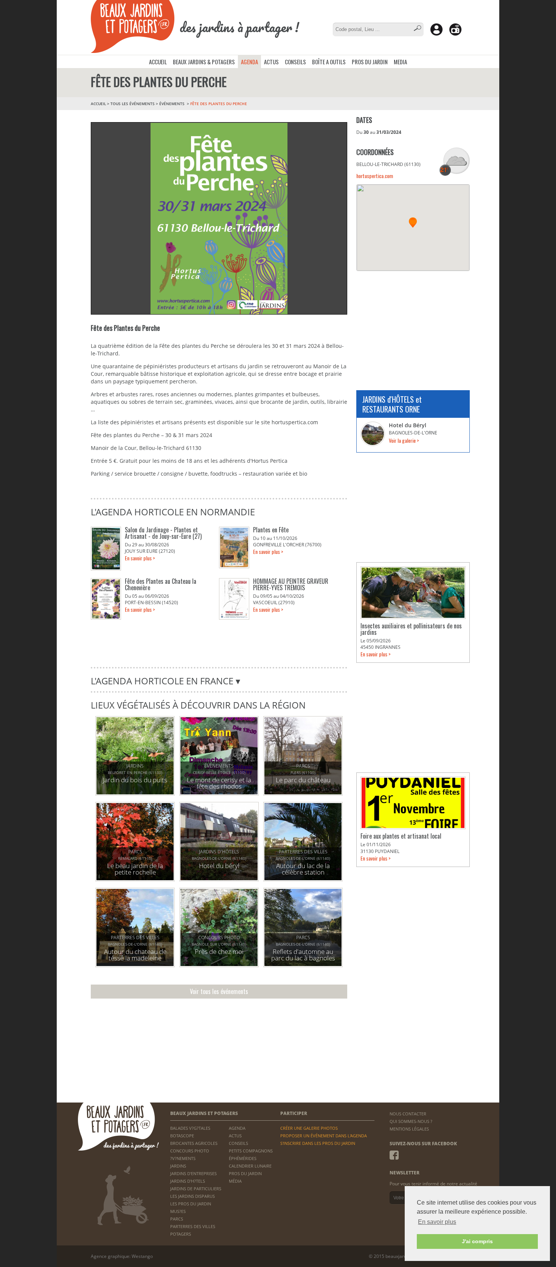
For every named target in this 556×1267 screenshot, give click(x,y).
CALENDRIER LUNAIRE (250, 1166)
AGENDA (249, 61)
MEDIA (400, 61)
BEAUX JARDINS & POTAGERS (204, 61)
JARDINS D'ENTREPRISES (193, 1173)
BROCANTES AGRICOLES (193, 1143)
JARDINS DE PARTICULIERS (195, 1188)
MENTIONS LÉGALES (409, 1129)
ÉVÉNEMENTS (172, 103)
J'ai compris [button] (477, 1241)
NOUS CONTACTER (408, 1114)
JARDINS (178, 1166)
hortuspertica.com (374, 176)
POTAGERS (180, 1234)
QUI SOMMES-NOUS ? (411, 1121)
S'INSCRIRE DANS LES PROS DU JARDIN (317, 1143)
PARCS (176, 1219)
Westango (142, 1256)
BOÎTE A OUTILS (329, 61)
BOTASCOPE (182, 1135)
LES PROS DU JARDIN (190, 1204)
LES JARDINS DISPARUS (192, 1196)
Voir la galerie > (404, 440)
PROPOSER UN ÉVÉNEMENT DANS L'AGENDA (323, 1135)
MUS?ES (178, 1211)
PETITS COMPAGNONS (251, 1151)
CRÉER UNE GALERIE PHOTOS (309, 1128)
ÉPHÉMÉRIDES (242, 1158)
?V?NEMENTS (183, 1158)
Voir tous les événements (219, 991)
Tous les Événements (132, 103)
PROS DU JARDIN (370, 61)
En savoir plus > (140, 558)
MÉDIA (235, 1181)
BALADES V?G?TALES (190, 1128)
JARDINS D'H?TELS (187, 1181)
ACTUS (271, 61)
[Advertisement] (413, 326)
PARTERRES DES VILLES (192, 1226)
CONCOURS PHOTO (189, 1151)
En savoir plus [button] (437, 1222)
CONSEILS (295, 61)
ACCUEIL (158, 61)
